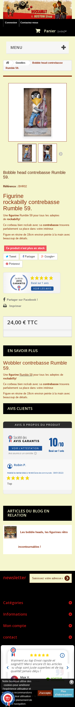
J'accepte (45, 693)
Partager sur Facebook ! (22, 299)
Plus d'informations (63, 693)
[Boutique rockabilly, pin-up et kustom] (37, 9)
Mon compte (14, 625)
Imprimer (15, 306)
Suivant (61, 154)
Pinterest (14, 263)
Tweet (12, 256)
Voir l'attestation (25, 448)
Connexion (11, 22)
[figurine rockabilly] (47, 153)
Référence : (10, 186)
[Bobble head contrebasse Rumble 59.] (27, 153)
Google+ (49, 256)
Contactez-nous (29, 22)
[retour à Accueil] (7, 63)
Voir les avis (42, 288)
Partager (29, 256)
